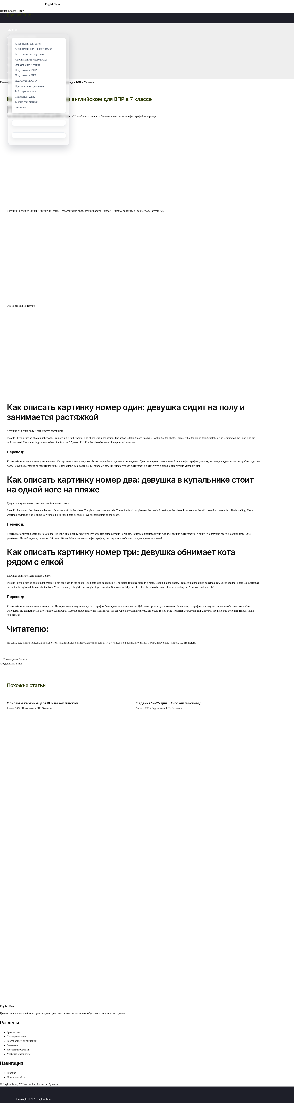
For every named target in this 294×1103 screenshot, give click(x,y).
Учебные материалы (18, 1054)
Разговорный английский (22, 1040)
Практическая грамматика (30, 86)
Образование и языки (27, 64)
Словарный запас (17, 1036)
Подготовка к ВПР (31, 708)
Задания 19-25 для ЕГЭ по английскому (168, 703)
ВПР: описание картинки (30, 54)
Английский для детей (28, 43)
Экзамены (47, 708)
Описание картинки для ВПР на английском (42, 703)
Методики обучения (18, 1049)
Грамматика (14, 1032)
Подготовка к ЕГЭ (161, 708)
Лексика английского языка (31, 59)
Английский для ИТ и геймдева (33, 49)
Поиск (3, 10)
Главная (12, 29)
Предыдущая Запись (13, 659)
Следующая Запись (13, 663)
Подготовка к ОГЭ (26, 80)
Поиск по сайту (16, 1077)
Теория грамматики (26, 101)
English (16, 10)
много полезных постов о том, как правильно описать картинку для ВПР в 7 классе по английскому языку (85, 642)
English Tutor (20, 15)
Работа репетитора (25, 91)
